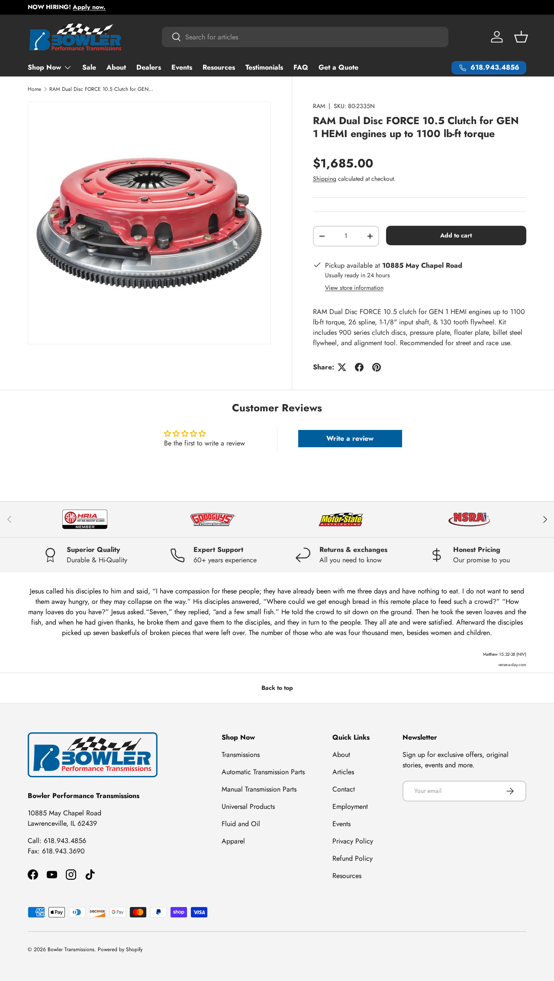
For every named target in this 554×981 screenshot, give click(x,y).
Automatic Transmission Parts (263, 772)
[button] (521, 36)
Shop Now (44, 67)
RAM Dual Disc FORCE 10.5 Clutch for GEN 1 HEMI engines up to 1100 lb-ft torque (101, 89)
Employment (350, 806)
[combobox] (305, 37)
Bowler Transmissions (71, 949)
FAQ (300, 67)
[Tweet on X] (342, 367)
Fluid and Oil (241, 824)
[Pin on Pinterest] (376, 367)
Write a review (350, 438)
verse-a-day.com (512, 664)
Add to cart (456, 235)
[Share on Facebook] (359, 367)
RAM (319, 106)
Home (34, 89)
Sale (89, 67)
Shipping (324, 178)
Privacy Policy (352, 841)
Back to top (277, 687)
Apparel (233, 841)
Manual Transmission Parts (259, 789)
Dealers (148, 67)
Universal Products (248, 806)
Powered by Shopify (120, 949)
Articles (343, 772)
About (116, 67)
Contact (343, 789)
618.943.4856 (65, 841)
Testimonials (264, 67)
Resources (219, 67)
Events (181, 67)
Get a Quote (338, 67)
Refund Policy (352, 858)
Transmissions (241, 755)
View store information (354, 287)
